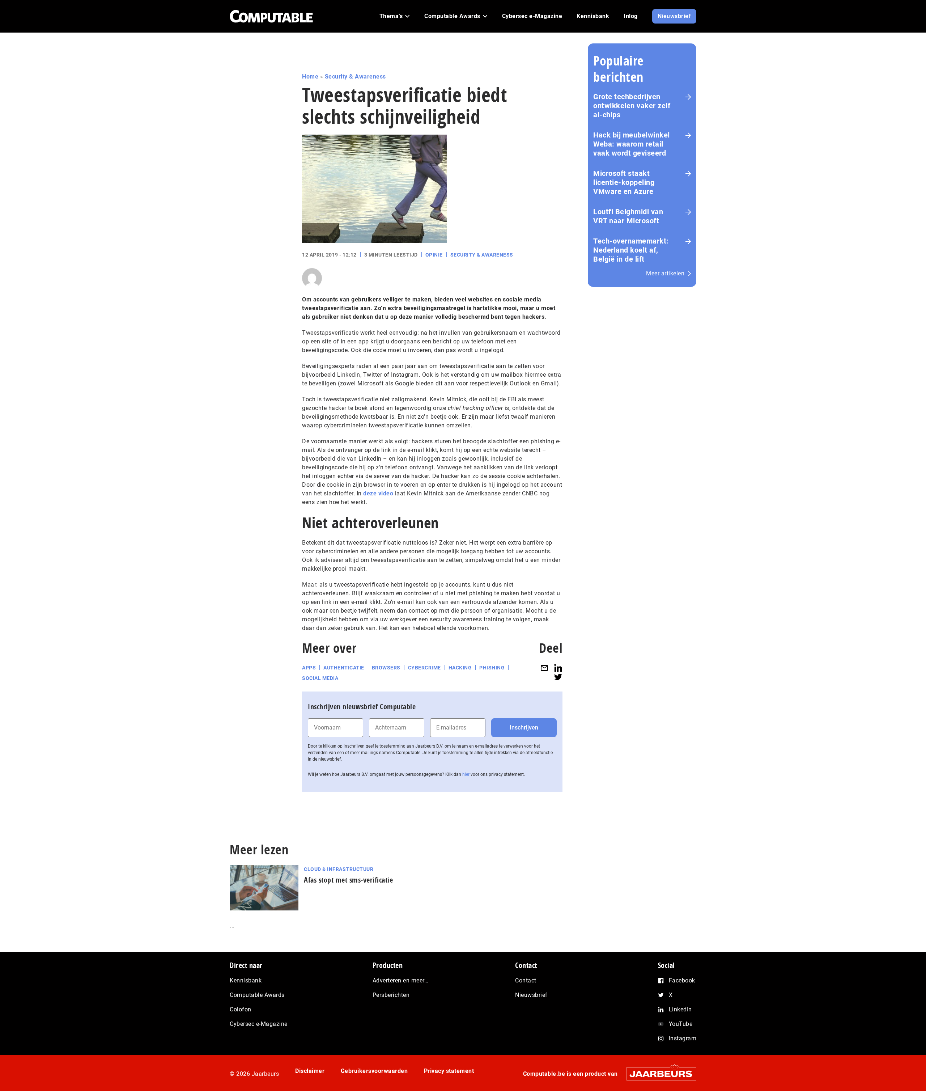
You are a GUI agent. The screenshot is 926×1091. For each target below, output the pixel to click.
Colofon (240, 1009)
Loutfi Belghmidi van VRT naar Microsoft (628, 216)
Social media (320, 678)
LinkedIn (680, 1009)
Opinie (434, 255)
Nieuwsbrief (531, 994)
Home (310, 76)
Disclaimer (309, 1070)
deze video (378, 493)
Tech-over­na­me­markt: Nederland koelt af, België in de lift (631, 250)
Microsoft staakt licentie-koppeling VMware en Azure (623, 182)
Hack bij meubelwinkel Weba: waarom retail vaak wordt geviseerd (631, 144)
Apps (309, 668)
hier (466, 774)
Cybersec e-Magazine (259, 1023)
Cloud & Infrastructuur (338, 869)
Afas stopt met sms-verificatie (348, 880)
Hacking (460, 668)
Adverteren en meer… (401, 980)
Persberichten (391, 994)
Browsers (386, 668)
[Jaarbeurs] (657, 1073)
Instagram (683, 1038)
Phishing (492, 668)
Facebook (682, 980)
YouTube (681, 1023)
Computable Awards (257, 994)
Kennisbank (246, 980)
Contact (525, 980)
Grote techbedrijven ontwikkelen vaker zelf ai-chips (631, 105)
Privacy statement (449, 1070)
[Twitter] (558, 676)
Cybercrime (424, 668)
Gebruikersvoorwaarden (374, 1070)
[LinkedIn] (558, 667)
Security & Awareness (355, 76)
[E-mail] (544, 667)
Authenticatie (343, 668)
